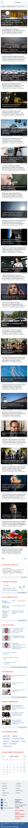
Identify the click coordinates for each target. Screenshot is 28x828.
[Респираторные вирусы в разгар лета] (6, 692)
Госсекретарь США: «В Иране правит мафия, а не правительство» (14, 516)
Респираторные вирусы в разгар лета (18, 690)
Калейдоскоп (24, 27)
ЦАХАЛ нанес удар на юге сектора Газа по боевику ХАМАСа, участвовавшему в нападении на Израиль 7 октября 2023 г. (13, 571)
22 (24, 769)
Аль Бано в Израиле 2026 (18, 605)
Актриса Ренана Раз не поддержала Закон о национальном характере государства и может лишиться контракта (14, 486)
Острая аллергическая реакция (17, 683)
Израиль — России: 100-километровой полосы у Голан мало (14, 50)
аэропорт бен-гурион (18, 738)
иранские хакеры (7, 746)
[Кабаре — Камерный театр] (6, 601)
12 (14, 767)
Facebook (5, 805)
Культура (25, 355)
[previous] (3, 756)
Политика (25, 300)
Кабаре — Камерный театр (19, 600)
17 (7, 769)
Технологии (19, 785)
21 (20, 769)
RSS (4, 799)
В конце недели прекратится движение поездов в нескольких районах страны (12, 22)
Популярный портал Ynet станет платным (12, 269)
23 (3, 771)
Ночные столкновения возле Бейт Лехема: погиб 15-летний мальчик (13, 461)
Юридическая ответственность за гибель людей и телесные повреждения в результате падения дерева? (18, 646)
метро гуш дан (13, 743)
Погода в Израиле (22, 592)
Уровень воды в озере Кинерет (10, 590)
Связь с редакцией (19, 810)
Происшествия (23, 109)
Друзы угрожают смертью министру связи (13, 433)
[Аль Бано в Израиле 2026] (6, 606)
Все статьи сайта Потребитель (19, 697)
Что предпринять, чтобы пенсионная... (9, 663)
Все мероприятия (22, 620)
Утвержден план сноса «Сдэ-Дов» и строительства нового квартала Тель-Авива (14, 131)
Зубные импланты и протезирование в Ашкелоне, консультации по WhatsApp (18, 722)
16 (3, 769)
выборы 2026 (6, 736)
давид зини (15, 736)
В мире (25, 54)
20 (17, 769)
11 (10, 767)
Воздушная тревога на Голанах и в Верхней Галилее (13, 379)
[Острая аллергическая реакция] (6, 685)
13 (17, 767)
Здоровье (25, 191)
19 (14, 769)
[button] (2, 2)
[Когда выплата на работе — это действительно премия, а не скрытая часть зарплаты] (6, 631)
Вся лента (23, 577)
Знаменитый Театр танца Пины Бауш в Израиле (12, 351)
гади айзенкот (6, 738)
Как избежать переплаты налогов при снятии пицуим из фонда (18, 714)
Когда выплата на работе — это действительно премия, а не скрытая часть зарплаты (18, 630)
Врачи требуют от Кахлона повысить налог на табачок (14, 187)
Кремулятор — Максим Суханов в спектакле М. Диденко (18, 612)
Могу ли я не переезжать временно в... (9, 653)
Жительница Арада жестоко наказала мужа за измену (11, 105)
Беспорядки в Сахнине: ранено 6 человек (13, 324)
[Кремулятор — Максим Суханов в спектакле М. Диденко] (6, 614)
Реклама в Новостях (19, 816)
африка (5, 743)
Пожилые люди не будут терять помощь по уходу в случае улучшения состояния (12, 159)
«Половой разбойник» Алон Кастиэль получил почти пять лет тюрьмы (13, 405)
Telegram (5, 802)
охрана (23, 741)
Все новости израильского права (18, 667)
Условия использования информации (9, 826)
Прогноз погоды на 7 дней (9, 588)
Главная (4, 783)
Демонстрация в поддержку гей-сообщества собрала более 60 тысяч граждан (12, 542)
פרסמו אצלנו (17, 818)
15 (24, 767)
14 (20, 767)
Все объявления (22, 727)
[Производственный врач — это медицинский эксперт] (6, 638)
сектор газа (6, 741)
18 (10, 769)
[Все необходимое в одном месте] (6, 677)
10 (7, 767)
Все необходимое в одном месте (18, 676)
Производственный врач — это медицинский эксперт (19, 636)
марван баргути (15, 741)
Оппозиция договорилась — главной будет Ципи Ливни (11, 297)
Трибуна (25, 163)
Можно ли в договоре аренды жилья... (10, 658)
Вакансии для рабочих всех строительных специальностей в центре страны (18, 707)
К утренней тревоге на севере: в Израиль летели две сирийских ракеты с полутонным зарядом (12, 214)
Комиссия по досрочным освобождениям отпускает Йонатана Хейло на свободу (14, 241)
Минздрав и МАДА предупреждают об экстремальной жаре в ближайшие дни (13, 77)
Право (25, 246)
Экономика (24, 136)
